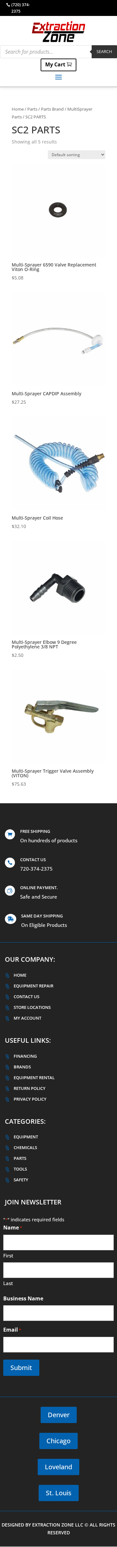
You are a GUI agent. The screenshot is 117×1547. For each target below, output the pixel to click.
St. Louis (59, 1492)
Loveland (58, 1466)
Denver (59, 1414)
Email (12, 1329)
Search (104, 51)
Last (8, 1283)
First (8, 1255)
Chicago (58, 1440)
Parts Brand (52, 109)
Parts (32, 109)
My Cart (55, 64)
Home (18, 109)
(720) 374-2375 (20, 8)
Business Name (23, 1298)
